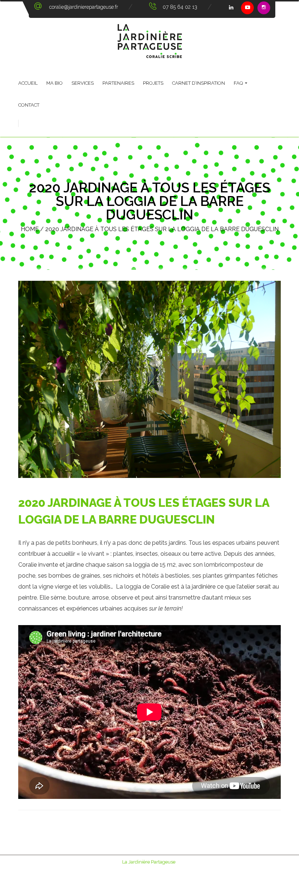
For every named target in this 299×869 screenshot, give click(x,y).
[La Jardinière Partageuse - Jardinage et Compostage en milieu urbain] (149, 41)
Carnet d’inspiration (198, 83)
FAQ (238, 83)
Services (82, 83)
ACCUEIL (28, 83)
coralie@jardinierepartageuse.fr (83, 7)
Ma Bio (54, 83)
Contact (28, 105)
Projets (153, 83)
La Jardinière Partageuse (148, 862)
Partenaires (118, 83)
